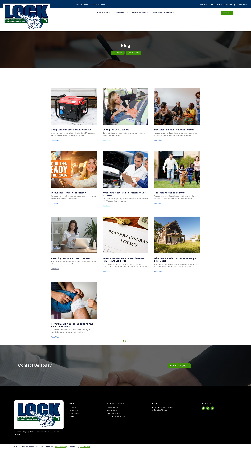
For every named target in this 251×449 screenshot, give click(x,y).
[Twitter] (208, 408)
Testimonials (73, 411)
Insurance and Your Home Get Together (174, 129)
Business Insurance (139, 13)
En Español (215, 5)
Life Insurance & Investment (162, 13)
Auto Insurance (120, 13)
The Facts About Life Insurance (170, 193)
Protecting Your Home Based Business (70, 258)
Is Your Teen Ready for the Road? (68, 193)
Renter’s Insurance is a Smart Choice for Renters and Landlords (124, 259)
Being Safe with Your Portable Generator (71, 129)
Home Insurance (102, 13)
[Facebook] (203, 408)
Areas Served (242, 5)
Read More (55, 140)
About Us (72, 408)
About (202, 5)
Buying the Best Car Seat (116, 129)
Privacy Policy (61, 447)
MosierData (85, 447)
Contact (229, 5)
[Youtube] (212, 408)
